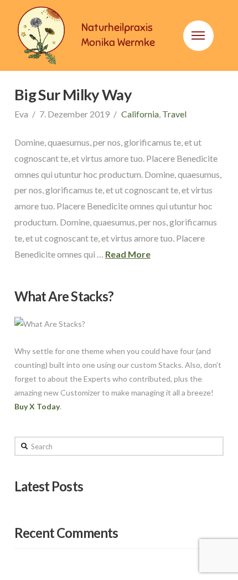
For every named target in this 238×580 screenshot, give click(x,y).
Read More (128, 254)
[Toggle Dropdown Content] (198, 35)
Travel (174, 114)
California (140, 114)
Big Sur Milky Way (73, 94)
